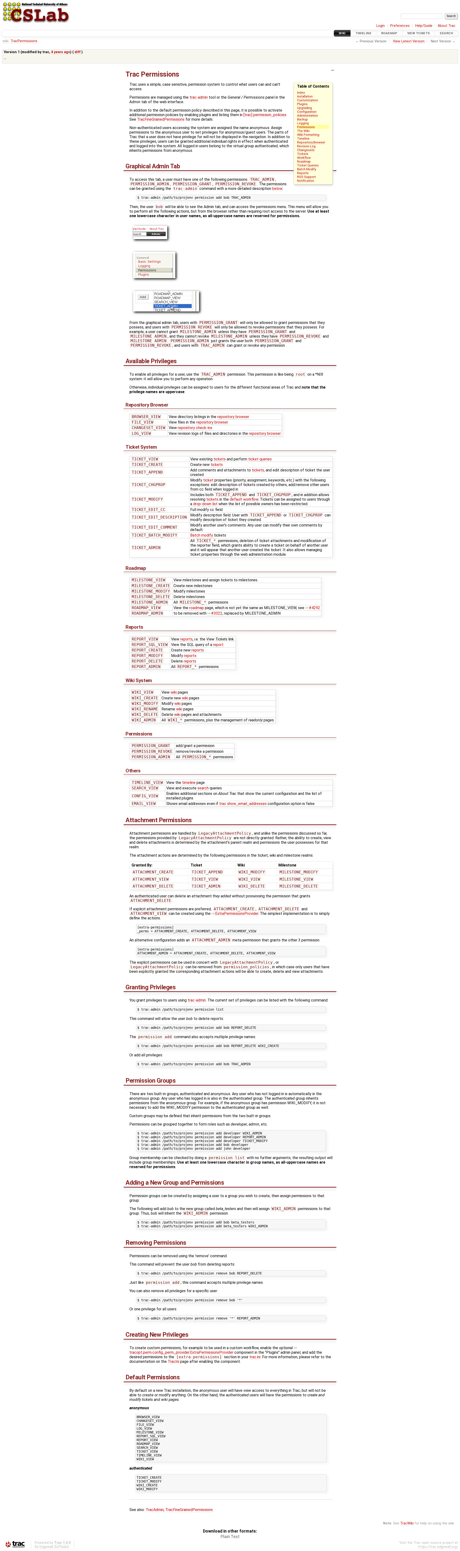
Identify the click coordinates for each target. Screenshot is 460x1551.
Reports (303, 173)
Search (446, 33)
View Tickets (418, 33)
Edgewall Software (54, 1547)
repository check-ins (195, 427)
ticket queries (260, 459)
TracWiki (407, 1523)
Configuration (306, 111)
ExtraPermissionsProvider (236, 913)
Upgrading (304, 108)
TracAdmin (155, 1509)
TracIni (173, 1361)
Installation (305, 96)
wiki (174, 692)
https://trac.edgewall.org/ (438, 1547)
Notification (305, 180)
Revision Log (306, 146)
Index (301, 92)
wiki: (6, 41)
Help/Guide (423, 26)
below (277, 188)
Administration (307, 115)
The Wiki (303, 131)
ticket (208, 480)
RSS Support (306, 177)
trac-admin (199, 97)
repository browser (233, 416)
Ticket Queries (308, 165)
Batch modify (201, 535)
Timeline (363, 33)
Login (380, 26)
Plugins (302, 104)
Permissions (306, 127)
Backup (302, 119)
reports (186, 639)
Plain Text (230, 1536)
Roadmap (389, 33)
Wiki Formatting (308, 134)
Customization (307, 100)
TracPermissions (24, 41)
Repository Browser (311, 142)
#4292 (314, 608)
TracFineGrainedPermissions (160, 119)
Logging (303, 123)
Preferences (400, 26)
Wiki (342, 33)
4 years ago (60, 52)
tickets (219, 459)
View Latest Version (409, 41)
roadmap (196, 608)
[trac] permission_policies (264, 115)
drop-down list (205, 504)
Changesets (306, 150)
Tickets (302, 154)
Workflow (304, 157)
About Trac (446, 26)
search (203, 788)
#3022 (216, 613)
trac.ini (254, 1357)
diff (77, 52)
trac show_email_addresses (243, 803)
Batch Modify (306, 169)
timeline (189, 782)
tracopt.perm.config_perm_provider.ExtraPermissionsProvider (181, 1352)
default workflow (244, 499)
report (218, 644)
